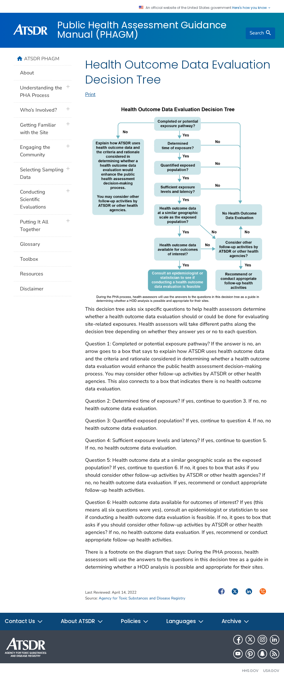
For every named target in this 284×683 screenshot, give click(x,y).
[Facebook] (238, 639)
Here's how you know (250, 8)
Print (90, 94)
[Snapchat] (262, 654)
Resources (31, 273)
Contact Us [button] (20, 621)
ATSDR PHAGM (41, 58)
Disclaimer (31, 288)
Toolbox (29, 259)
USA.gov (271, 670)
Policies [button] (131, 621)
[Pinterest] (250, 654)
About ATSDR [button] (79, 621)
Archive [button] (232, 621)
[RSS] (274, 654)
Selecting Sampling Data (42, 173)
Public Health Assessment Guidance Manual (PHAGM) (142, 29)
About (27, 72)
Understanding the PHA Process (41, 91)
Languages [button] (181, 621)
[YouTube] (238, 654)
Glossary (30, 244)
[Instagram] (262, 639)
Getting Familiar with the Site (38, 129)
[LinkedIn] (274, 639)
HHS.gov (250, 670)
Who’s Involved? (38, 110)
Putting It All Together (34, 226)
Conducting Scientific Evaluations (33, 199)
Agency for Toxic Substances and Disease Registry (142, 598)
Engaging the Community (35, 151)
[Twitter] (250, 639)
